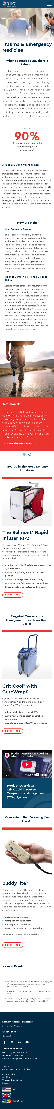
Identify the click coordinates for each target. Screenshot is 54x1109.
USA (13, 1090)
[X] (12, 1042)
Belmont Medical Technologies (16, 1069)
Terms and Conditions (12, 1080)
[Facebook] (5, 1042)
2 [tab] (29, 454)
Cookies (6, 1077)
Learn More (12, 595)
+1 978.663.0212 (22, 1056)
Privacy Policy (8, 1074)
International (17, 1101)
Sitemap (6, 1083)
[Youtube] (27, 1042)
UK (13, 1095)
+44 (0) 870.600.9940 (17, 1053)
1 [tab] (24, 454)
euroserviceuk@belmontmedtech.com (19, 1059)
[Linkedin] (19, 1042)
